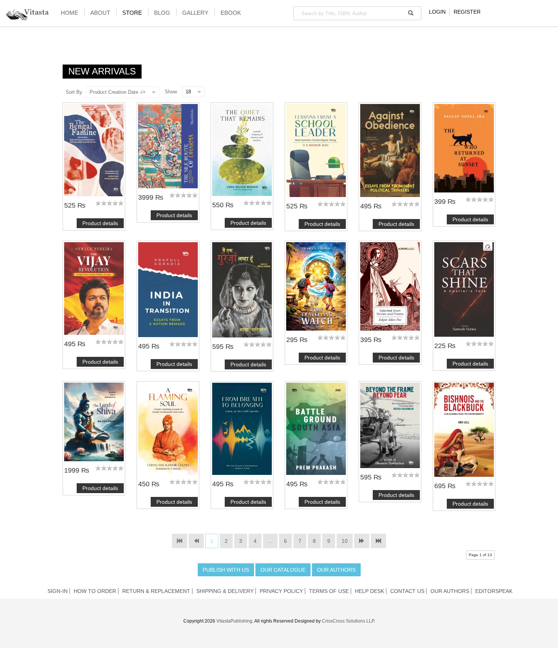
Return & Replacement (156, 591)
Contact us (407, 591)
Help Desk (369, 591)
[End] (378, 541)
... (270, 541)
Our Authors (336, 570)
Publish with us (226, 570)
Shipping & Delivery (225, 591)
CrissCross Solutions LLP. (348, 621)
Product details (100, 223)
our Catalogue (283, 570)
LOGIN (437, 12)
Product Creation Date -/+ (118, 92)
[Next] (361, 541)
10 (345, 541)
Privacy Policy (281, 591)
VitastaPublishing (234, 621)
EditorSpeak (493, 591)
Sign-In (57, 591)
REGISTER (467, 12)
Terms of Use (329, 591)
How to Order (95, 591)
